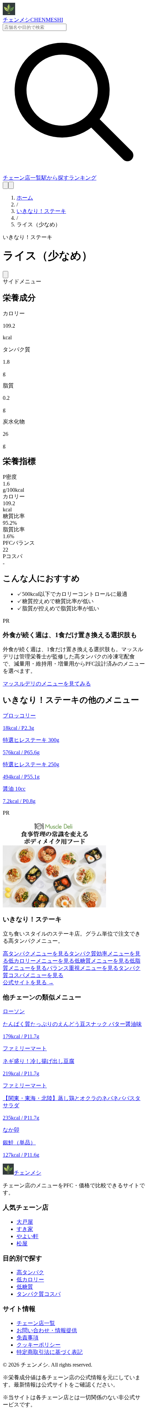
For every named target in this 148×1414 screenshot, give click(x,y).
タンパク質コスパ (39, 1294)
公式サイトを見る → (28, 982)
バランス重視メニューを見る (82, 968)
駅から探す (55, 178)
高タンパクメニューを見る (36, 954)
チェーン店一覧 (22, 178)
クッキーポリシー (39, 1345)
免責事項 (28, 1338)
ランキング (82, 178)
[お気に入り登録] (5, 274)
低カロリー (30, 1279)
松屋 (22, 1243)
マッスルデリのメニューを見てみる (47, 684)
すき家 (25, 1229)
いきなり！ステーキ (41, 211)
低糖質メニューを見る (101, 961)
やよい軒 (28, 1236)
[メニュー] (11, 185)
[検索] (5, 185)
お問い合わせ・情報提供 (47, 1330)
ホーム (25, 198)
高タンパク (30, 1272)
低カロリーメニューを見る (41, 961)
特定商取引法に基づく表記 (50, 1352)
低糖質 (25, 1287)
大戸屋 (25, 1222)
